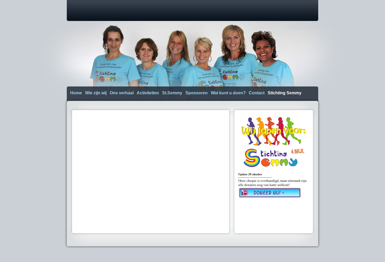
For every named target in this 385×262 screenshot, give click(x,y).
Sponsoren (196, 93)
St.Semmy (172, 93)
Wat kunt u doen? (228, 93)
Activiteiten (148, 93)
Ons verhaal (122, 93)
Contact (257, 93)
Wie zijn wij (96, 93)
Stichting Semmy (284, 93)
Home (76, 93)
